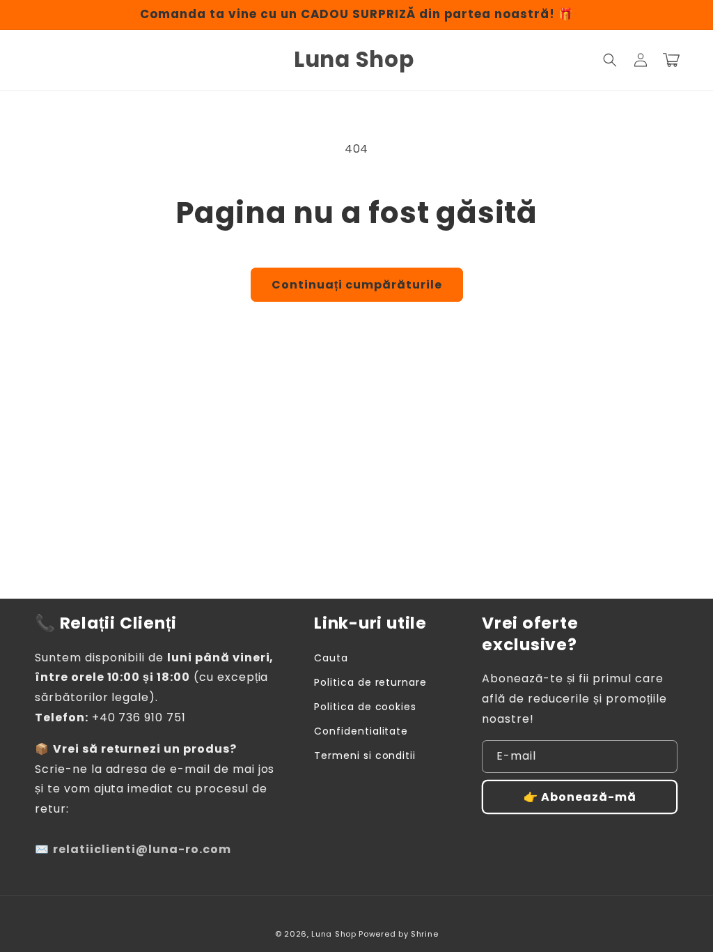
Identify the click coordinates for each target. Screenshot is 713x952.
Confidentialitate (361, 731)
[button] (610, 60)
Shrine (424, 933)
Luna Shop (333, 933)
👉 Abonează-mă (580, 797)
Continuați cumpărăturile (357, 285)
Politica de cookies (365, 707)
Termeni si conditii (365, 755)
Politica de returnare (370, 682)
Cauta (331, 658)
